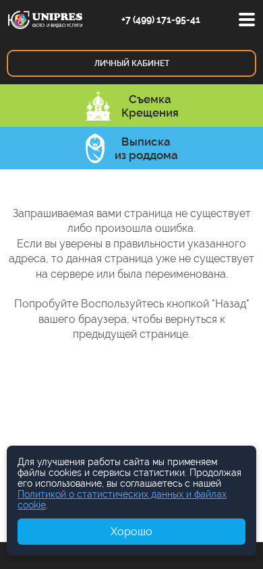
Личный (131, 63)
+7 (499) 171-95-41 (160, 19)
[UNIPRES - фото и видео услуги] (45, 18)
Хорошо (131, 531)
